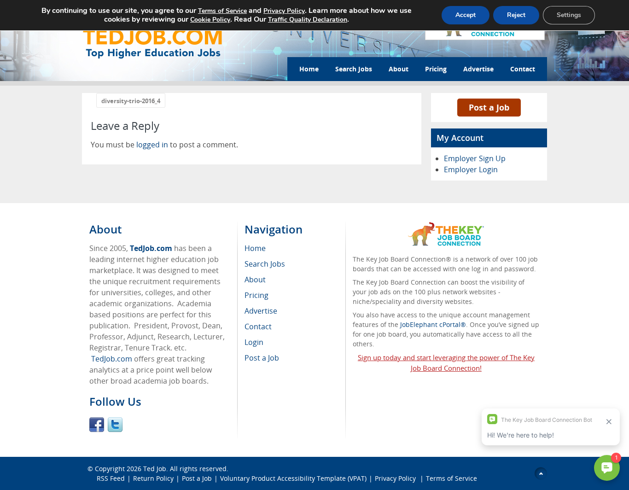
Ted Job (154, 468)
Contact (522, 68)
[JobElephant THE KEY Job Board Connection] (446, 226)
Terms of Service (451, 478)
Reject (516, 15)
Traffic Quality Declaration (307, 19)
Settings (569, 15)
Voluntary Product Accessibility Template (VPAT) (293, 478)
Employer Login (471, 169)
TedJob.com (151, 248)
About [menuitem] (255, 279)
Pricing (436, 68)
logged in (152, 145)
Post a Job (489, 107)
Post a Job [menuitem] (262, 358)
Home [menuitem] (255, 248)
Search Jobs (353, 68)
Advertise (478, 68)
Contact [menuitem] (258, 326)
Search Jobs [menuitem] (265, 264)
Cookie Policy (210, 19)
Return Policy (153, 478)
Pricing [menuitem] (256, 295)
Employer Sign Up (475, 158)
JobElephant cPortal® (433, 324)
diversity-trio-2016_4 (130, 101)
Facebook (96, 424)
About (398, 68)
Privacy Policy (396, 478)
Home (309, 68)
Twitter (115, 424)
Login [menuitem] (254, 342)
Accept (465, 15)
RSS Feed (111, 478)
